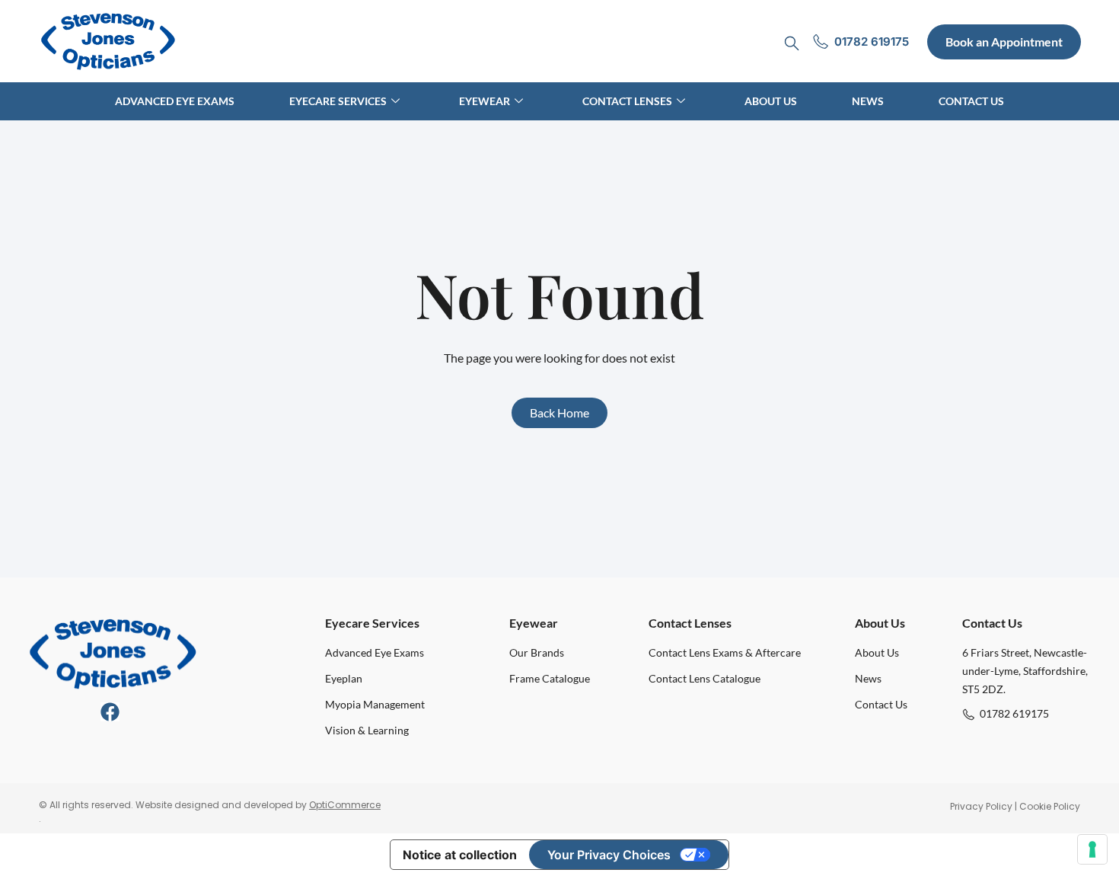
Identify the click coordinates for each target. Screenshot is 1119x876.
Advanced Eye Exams (174, 100)
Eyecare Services (338, 100)
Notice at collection (460, 854)
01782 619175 (1014, 713)
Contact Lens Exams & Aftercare (725, 652)
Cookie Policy (1049, 806)
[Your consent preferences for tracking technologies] (1092, 849)
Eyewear (484, 100)
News (868, 100)
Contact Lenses (627, 100)
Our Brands (536, 652)
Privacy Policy (981, 806)
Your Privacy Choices (609, 854)
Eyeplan (343, 678)
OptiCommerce (345, 804)
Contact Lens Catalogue (704, 678)
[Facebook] (110, 711)
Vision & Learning (367, 730)
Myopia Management (375, 704)
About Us (770, 100)
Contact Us (971, 100)
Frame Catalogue (549, 678)
